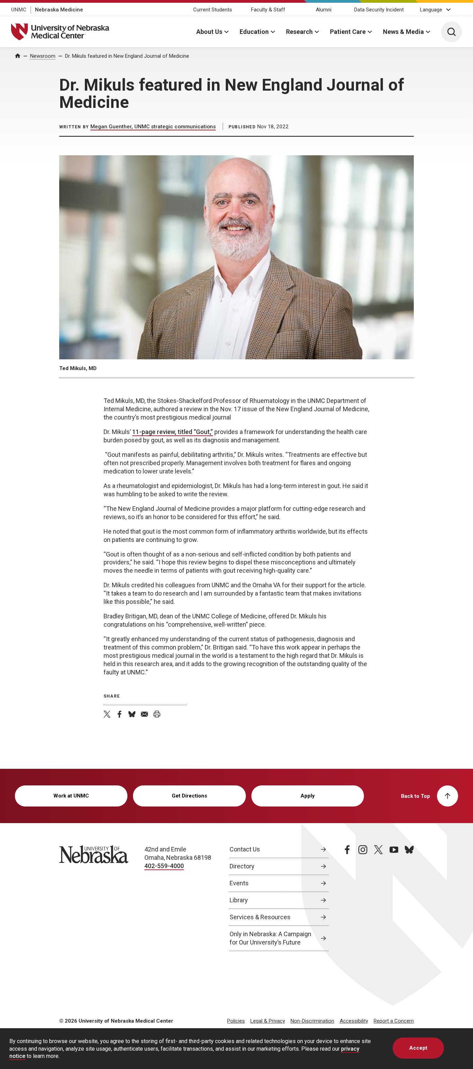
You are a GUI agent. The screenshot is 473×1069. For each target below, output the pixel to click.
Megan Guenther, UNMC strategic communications (153, 126)
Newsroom (42, 56)
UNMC (18, 10)
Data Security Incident (379, 10)
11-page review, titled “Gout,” (172, 431)
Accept (418, 1048)
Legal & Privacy (267, 1021)
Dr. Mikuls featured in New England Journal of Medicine (127, 56)
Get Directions (189, 796)
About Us (209, 31)
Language (431, 10)
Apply (308, 796)
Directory (242, 866)
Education (254, 31)
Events (239, 883)
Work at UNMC (71, 796)
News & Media (403, 31)
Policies (236, 1021)
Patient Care (348, 31)
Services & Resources (260, 917)
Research (299, 31)
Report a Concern (394, 1021)
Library (239, 900)
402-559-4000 (164, 865)
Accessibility (354, 1021)
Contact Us (245, 849)
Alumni (323, 10)
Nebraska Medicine (59, 10)
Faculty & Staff (268, 10)
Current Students (212, 10)
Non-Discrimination (312, 1021)
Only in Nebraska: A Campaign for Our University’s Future (270, 938)
